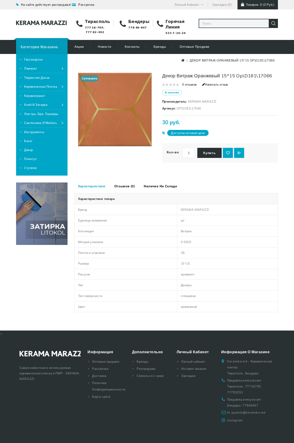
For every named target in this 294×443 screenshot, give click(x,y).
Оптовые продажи (194, 47)
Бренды (159, 47)
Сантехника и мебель (40, 123)
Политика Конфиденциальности (108, 386)
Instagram (235, 420)
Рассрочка (86, 4)
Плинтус (30, 159)
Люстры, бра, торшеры (41, 114)
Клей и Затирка (35, 105)
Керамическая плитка (40, 86)
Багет (28, 141)
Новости (104, 47)
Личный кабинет (193, 361)
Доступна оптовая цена (188, 133)
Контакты (132, 47)
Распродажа (146, 368)
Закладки (188, 376)
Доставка (99, 376)
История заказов (193, 368)
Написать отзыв (216, 84)
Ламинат (30, 68)
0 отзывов (189, 84)
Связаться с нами (150, 376)
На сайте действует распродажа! (46, 4)
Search (273, 23)
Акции (79, 47)
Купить (209, 153)
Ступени (30, 168)
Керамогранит (34, 96)
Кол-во (173, 152)
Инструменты (34, 132)
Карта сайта (101, 396)
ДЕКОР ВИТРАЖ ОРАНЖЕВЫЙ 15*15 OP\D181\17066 (232, 60)
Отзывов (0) (124, 186)
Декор (28, 150)
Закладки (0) (222, 4)
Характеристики (91, 186)
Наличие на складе (160, 186)
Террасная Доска (37, 77)
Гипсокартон (33, 59)
